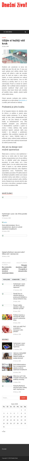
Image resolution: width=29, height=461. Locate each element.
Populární (6, 279)
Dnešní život (14, 458)
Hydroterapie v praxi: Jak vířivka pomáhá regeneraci (19, 285)
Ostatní (4, 37)
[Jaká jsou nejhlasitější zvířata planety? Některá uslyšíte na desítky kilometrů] (7, 353)
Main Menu (8, 31)
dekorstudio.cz (23, 100)
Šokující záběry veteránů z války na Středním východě (18, 306)
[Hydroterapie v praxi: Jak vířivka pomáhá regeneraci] (14, 197)
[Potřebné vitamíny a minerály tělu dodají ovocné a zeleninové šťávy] (7, 315)
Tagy (23, 279)
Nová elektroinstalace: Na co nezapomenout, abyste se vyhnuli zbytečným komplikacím (12, 227)
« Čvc (3, 431)
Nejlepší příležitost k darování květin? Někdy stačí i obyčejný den (20, 387)
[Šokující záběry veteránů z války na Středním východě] (7, 305)
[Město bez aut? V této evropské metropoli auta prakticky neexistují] (7, 376)
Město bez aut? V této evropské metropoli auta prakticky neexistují (20, 377)
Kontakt (4, 449)
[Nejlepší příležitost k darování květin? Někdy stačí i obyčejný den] (14, 236)
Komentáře (15, 279)
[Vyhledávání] (14, 398)
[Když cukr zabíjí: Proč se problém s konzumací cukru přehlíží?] (7, 326)
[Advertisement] (14, 21)
